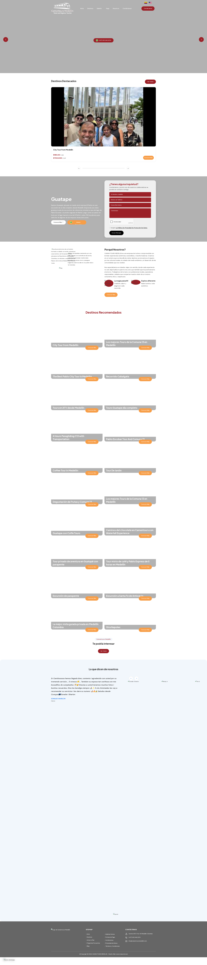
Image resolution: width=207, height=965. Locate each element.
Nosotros (116, 8)
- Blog (87, 946)
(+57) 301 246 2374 (134, 937)
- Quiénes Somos (109, 934)
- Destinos (89, 937)
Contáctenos (127, 8)
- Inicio (88, 934)
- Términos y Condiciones (112, 946)
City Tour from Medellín (63, 150)
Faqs (107, 8)
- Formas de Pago (109, 937)
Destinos (90, 8)
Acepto (128, 228)
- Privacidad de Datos (110, 943)
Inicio (82, 8)
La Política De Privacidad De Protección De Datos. (131, 228)
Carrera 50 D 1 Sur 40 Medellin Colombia (141, 934)
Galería (99, 8)
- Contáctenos (108, 940)
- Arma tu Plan (90, 940)
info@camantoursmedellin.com (138, 941)
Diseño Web (112, 954)
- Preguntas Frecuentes (93, 943)
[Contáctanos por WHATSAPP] (9, 960)
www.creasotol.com (122, 954)
